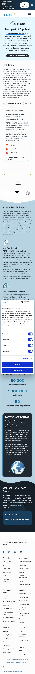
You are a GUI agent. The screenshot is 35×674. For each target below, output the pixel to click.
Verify (4, 576)
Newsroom (6, 631)
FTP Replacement (8, 617)
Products (6, 558)
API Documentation (25, 651)
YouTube (21, 552)
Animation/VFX (23, 601)
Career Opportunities (9, 649)
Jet (4, 565)
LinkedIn (9, 552)
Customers (6, 645)
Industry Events (7, 635)
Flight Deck (6, 568)
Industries (22, 590)
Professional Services (7, 580)
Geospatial (22, 622)
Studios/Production (25, 594)
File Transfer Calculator (22, 636)
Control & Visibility (24, 568)
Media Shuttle (7, 561)
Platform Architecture (25, 561)
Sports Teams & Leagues (24, 614)
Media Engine (7, 572)
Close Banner (32, 5)
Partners (5, 642)
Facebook (3, 552)
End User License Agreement (12, 671)
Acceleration (23, 565)
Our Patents (22, 654)
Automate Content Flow (8, 613)
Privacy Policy (21, 662)
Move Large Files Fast (8, 597)
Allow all (17, 364)
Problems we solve (8, 591)
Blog (20, 631)
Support (21, 647)
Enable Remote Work (9, 601)
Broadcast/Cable (24, 604)
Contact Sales (23, 640)
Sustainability (7, 652)
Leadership (6, 638)
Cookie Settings (8, 662)
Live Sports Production (22, 609)
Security (21, 572)
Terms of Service (9, 667)
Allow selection (17, 370)
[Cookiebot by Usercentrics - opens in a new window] (22, 302)
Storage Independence (23, 577)
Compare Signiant (24, 585)
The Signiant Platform (16, 34)
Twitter (15, 552)
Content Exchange (8, 608)
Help (20, 644)
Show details (25, 358)
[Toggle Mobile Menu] (29, 13)
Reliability (22, 581)
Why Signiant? (24, 558)
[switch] (30, 339)
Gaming (21, 619)
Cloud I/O (6, 605)
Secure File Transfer (9, 621)
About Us (6, 628)
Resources (22, 628)
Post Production (24, 597)
